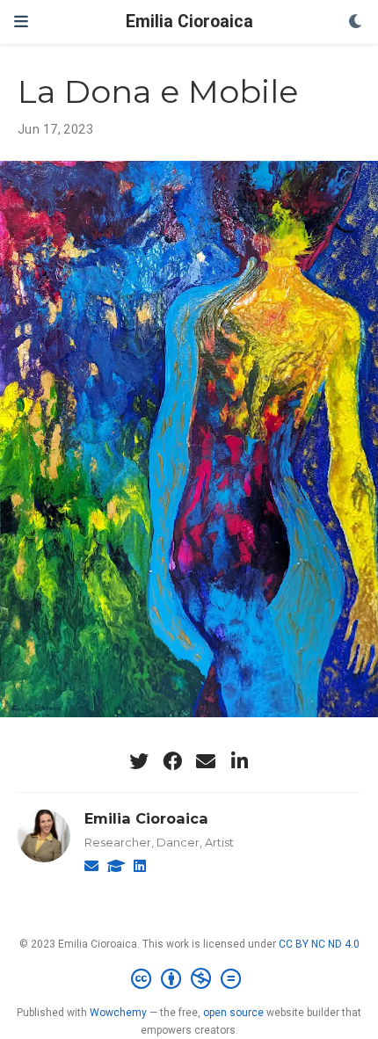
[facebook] (172, 761)
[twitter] (139, 761)
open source (233, 1012)
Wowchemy (118, 1012)
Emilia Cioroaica (189, 21)
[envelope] (206, 761)
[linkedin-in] (239, 761)
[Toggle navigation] (21, 21)
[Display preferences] (356, 22)
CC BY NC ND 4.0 (319, 944)
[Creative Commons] (189, 979)
